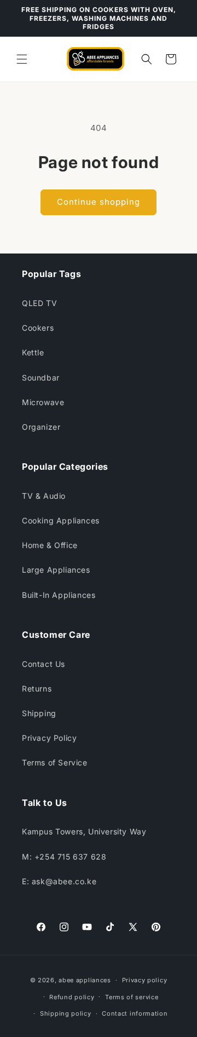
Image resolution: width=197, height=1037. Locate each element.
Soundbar (41, 377)
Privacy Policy (49, 737)
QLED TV (39, 303)
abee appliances (85, 980)
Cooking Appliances (61, 520)
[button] (22, 59)
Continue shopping (98, 202)
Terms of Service (55, 762)
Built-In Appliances (58, 595)
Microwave (43, 402)
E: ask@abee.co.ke (59, 881)
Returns (36, 688)
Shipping (39, 713)
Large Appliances (56, 569)
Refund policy (71, 997)
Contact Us (43, 664)
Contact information (134, 1013)
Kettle (33, 352)
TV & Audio (44, 495)
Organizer (41, 426)
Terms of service (131, 997)
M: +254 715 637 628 (64, 856)
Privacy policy (144, 980)
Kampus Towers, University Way (84, 831)
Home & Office (50, 545)
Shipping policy (65, 1013)
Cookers (38, 327)
